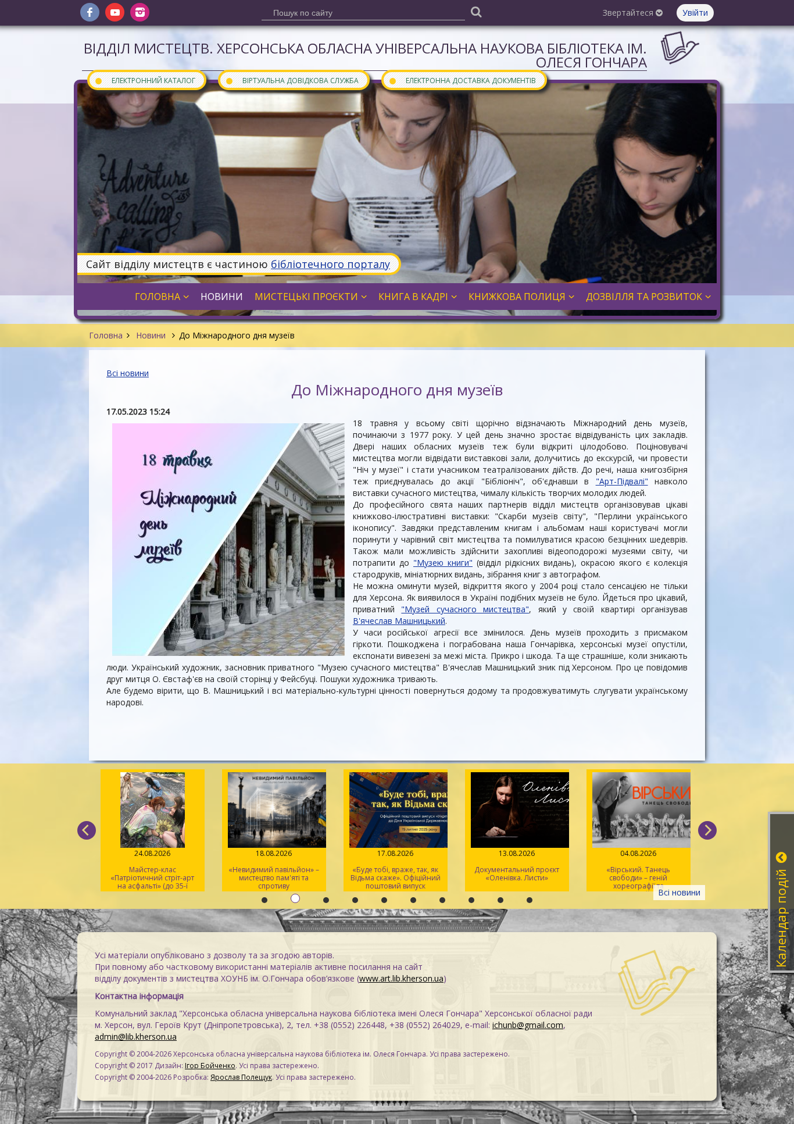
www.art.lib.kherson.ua (401, 978)
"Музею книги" (443, 562)
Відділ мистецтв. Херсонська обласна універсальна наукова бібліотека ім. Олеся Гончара (365, 55)
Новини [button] (222, 296)
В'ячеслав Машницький (399, 620)
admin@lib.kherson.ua (136, 1036)
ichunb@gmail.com (527, 1024)
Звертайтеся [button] (629, 12)
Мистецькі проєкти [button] (306, 296)
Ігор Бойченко (210, 1066)
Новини (151, 335)
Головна (106, 335)
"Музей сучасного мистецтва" (465, 609)
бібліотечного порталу (330, 264)
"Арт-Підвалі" (622, 481)
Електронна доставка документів (462, 80)
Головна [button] (157, 296)
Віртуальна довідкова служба (292, 80)
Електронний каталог (144, 80)
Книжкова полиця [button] (517, 296)
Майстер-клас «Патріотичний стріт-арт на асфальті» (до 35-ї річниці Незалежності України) (152, 869)
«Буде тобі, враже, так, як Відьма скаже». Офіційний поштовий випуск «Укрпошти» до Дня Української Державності (395, 869)
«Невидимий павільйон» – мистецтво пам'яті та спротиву (273, 869)
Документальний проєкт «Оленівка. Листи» (516, 865)
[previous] (86, 830)
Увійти (695, 12)
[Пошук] (476, 11)
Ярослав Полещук (241, 1077)
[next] (707, 830)
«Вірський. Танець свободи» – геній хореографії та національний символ (638, 869)
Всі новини (127, 373)
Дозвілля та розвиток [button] (644, 296)
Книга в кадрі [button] (413, 296)
